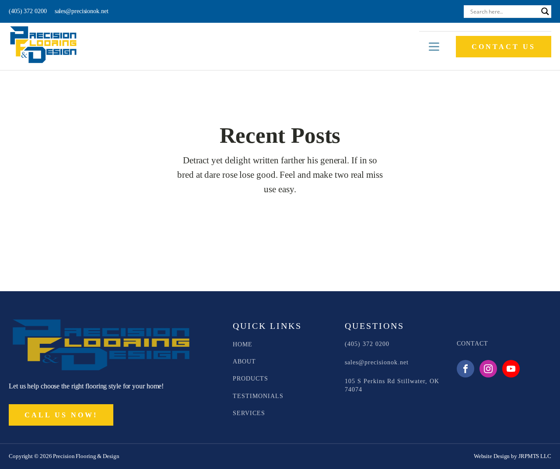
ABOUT (244, 361)
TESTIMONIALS (258, 396)
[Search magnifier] (545, 11)
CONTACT (472, 343)
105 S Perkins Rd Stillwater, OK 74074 (392, 385)
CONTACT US (504, 46)
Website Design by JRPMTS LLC (512, 456)
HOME (242, 344)
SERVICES (249, 413)
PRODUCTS (250, 378)
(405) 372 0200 (28, 11)
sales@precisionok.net (81, 11)
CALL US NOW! (61, 415)
